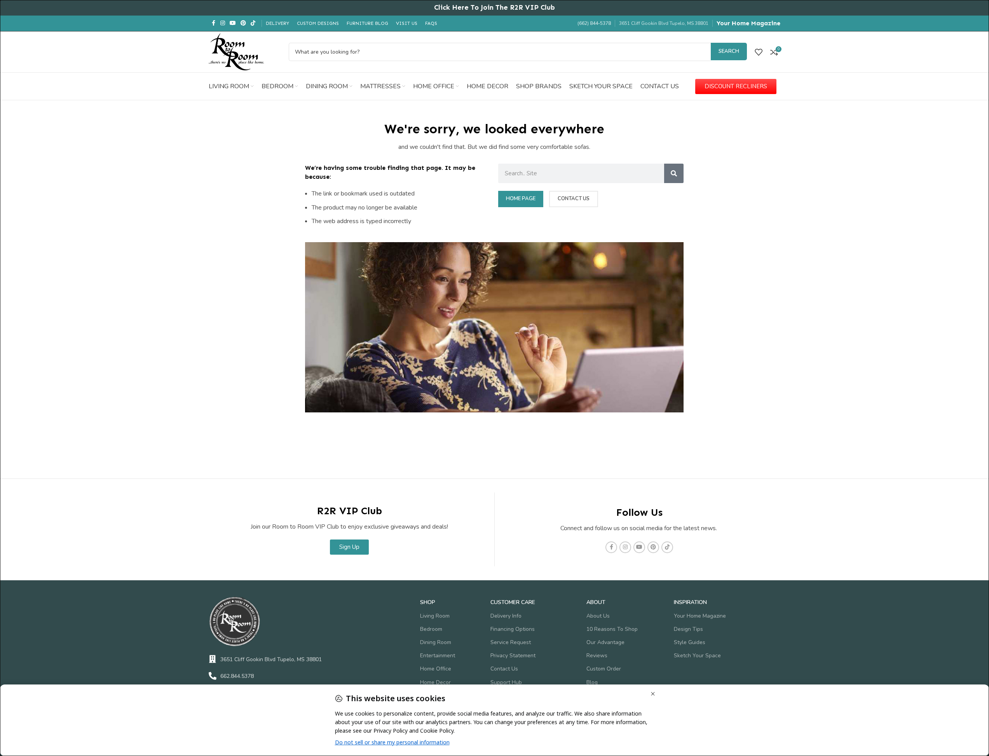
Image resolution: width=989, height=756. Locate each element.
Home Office (435, 668)
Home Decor (435, 682)
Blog (592, 682)
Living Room (435, 616)
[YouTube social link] (232, 23)
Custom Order (603, 668)
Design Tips (688, 629)
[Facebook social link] (213, 23)
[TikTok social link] (253, 23)
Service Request (510, 642)
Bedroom (431, 629)
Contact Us (504, 668)
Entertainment (437, 655)
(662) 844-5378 (594, 23)
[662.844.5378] (212, 676)
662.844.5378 (237, 676)
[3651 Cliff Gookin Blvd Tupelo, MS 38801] (212, 659)
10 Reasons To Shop (612, 629)
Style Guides (689, 642)
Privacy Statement (512, 655)
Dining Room (435, 642)
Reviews (596, 655)
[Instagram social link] (222, 23)
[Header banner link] (494, 8)
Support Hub (506, 682)
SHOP (427, 602)
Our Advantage (605, 642)
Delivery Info (506, 616)
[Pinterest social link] (243, 23)
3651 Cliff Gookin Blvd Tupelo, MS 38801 (271, 659)
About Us (598, 616)
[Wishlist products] (758, 52)
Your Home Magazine (748, 23)
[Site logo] (236, 51)
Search (729, 51)
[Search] (674, 173)
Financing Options (512, 629)
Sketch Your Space (697, 655)
